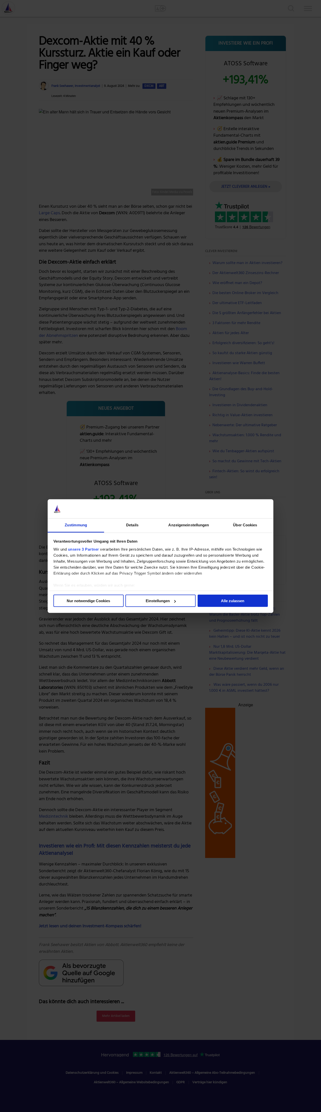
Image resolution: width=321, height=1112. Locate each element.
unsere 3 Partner (83, 549)
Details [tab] (132, 525)
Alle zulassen (232, 601)
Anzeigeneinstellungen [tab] (188, 525)
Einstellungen (158, 601)
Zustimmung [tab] (76, 525)
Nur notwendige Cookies (88, 601)
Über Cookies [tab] (245, 525)
